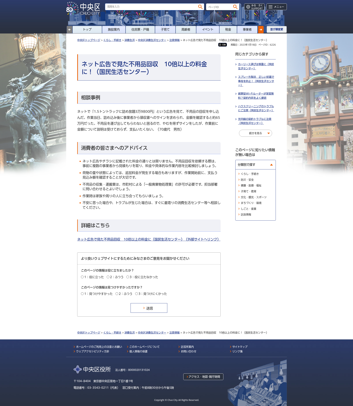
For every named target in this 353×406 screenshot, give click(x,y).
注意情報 (174, 40)
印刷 (224, 45)
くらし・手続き (112, 40)
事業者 (247, 29)
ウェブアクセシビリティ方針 (92, 351)
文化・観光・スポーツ (254, 197)
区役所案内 (187, 346)
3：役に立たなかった (144, 277)
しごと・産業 (248, 209)
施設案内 (114, 29)
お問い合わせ (188, 351)
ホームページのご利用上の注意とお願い (99, 346)
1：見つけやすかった (98, 293)
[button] (261, 29)
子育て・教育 (248, 191)
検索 (200, 6)
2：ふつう (117, 277)
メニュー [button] (279, 7)
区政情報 (246, 214)
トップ (87, 29)
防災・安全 (247, 179)
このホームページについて (144, 346)
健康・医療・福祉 (251, 185)
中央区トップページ (88, 40)
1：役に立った (94, 277)
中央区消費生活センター (152, 40)
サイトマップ (239, 346)
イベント (207, 29)
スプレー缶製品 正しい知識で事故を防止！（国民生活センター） (256, 81)
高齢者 (185, 29)
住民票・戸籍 (140, 29)
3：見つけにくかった (152, 293)
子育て (165, 29)
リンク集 (237, 351)
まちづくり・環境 (251, 203)
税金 (228, 29)
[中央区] (84, 8)
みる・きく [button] (257, 7)
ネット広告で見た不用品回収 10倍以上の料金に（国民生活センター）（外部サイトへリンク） (148, 239)
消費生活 (129, 40)
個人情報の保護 (138, 351)
